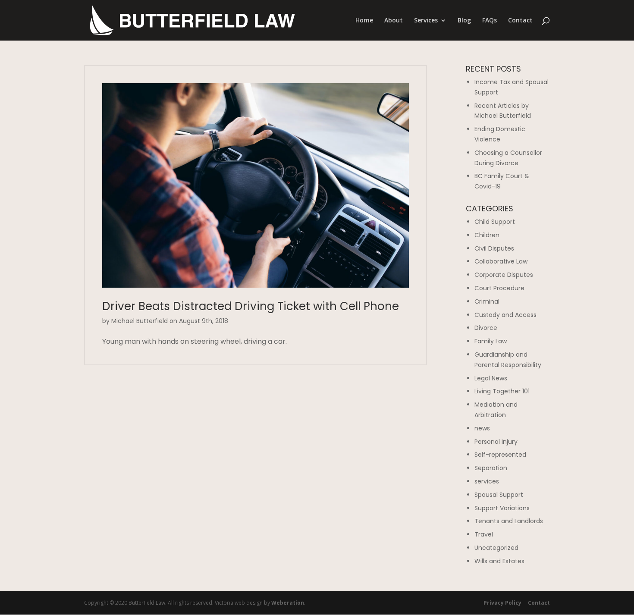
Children (486, 235)
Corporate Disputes (503, 274)
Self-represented (500, 454)
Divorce (485, 327)
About (393, 20)
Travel (483, 534)
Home (364, 20)
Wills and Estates (499, 561)
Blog (464, 20)
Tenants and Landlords (508, 521)
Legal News (490, 378)
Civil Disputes (494, 248)
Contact (520, 20)
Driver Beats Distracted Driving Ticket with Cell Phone (250, 306)
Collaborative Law (500, 261)
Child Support (494, 221)
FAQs (489, 20)
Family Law (490, 341)
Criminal (486, 301)
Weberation (287, 602)
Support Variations (502, 508)
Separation (490, 468)
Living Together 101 (502, 391)
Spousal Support (498, 494)
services (486, 481)
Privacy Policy (502, 602)
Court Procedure (499, 288)
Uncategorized (496, 547)
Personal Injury (496, 441)
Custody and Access (505, 315)
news (482, 428)
